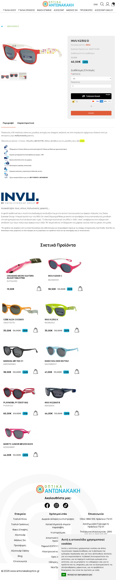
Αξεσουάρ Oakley (20, 550)
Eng (96, 4)
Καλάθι (91, 113)
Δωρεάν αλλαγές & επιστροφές (58, 518)
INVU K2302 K (51, 319)
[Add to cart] (39, 288)
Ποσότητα (75, 82)
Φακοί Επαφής (20, 529)
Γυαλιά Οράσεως (20, 524)
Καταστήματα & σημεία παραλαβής (58, 526)
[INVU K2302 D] (33, 53)
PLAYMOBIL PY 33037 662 (15, 402)
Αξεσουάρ (20, 534)
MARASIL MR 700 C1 (13, 361)
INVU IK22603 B (52, 402)
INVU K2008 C (55, 276)
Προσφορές (20, 545)
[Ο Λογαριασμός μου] (108, 5)
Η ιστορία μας (58, 532)
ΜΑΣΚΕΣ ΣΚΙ (72, 10)
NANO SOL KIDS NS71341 (57, 361)
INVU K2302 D (13, 26)
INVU (88, 45)
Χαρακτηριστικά (25, 123)
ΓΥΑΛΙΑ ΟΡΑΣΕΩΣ (26, 10)
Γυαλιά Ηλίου (20, 518)
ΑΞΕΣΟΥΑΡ (59, 10)
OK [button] (64, 575)
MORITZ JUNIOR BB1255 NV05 (18, 444)
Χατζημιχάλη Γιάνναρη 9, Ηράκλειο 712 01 (96, 525)
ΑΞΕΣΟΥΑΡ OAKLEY (104, 10)
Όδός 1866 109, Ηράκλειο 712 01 (96, 518)
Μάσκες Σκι (20, 540)
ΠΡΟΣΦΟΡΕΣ (86, 10)
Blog (20, 556)
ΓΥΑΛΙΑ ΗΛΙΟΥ (9, 10)
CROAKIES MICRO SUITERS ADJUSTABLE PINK (20, 277)
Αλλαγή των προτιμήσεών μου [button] (80, 575)
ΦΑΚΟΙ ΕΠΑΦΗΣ (44, 10)
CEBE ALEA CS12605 (13, 319)
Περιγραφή (8, 123)
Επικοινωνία (20, 561)
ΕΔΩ (82, 141)
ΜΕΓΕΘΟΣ (76, 74)
